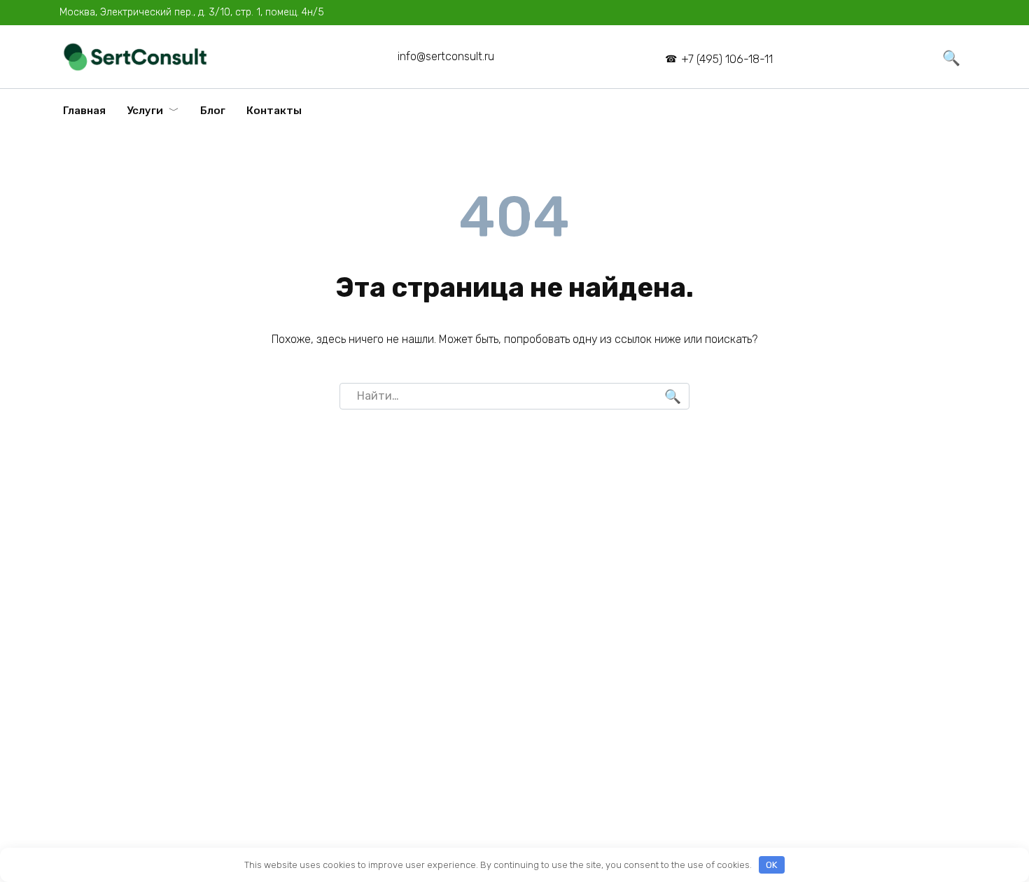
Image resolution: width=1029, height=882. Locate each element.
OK (771, 865)
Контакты (274, 110)
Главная (84, 110)
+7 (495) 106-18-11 (726, 59)
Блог (212, 110)
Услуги (145, 110)
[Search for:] (515, 396)
